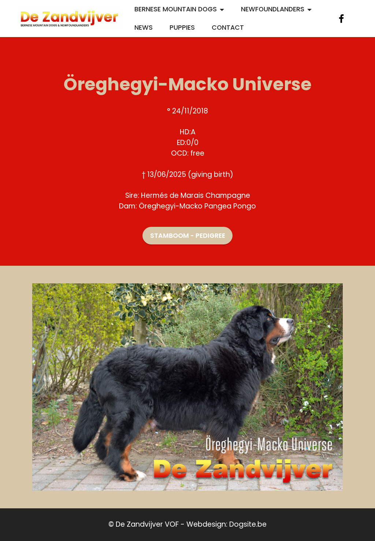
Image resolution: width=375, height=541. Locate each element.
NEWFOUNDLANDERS (272, 9)
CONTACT (228, 27)
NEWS (143, 27)
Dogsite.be (248, 524)
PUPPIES (182, 27)
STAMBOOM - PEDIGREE (187, 235)
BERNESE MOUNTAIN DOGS (175, 9)
